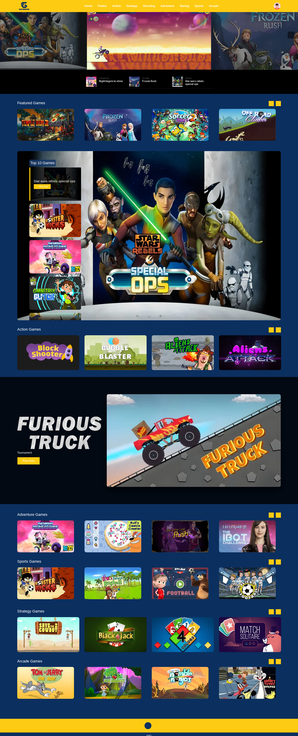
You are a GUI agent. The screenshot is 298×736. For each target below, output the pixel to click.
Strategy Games (30, 611)
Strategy (131, 5)
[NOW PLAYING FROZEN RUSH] (149, 34)
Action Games (29, 329)
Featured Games (31, 103)
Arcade (213, 5)
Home (88, 5)
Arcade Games (29, 661)
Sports (199, 5)
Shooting (149, 5)
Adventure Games (32, 514)
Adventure (167, 5)
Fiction (102, 5)
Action (116, 5)
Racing (184, 5)
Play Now (43, 186)
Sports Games (29, 561)
